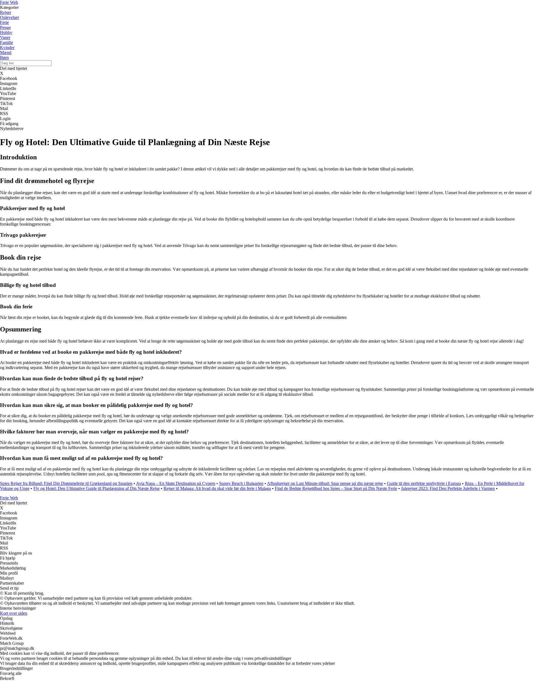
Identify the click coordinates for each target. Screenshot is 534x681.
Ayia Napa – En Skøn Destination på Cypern (175, 483)
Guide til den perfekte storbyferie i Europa (424, 483)
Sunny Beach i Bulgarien (241, 483)
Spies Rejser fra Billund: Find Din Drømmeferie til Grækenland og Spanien (66, 483)
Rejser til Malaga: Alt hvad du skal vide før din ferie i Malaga (217, 488)
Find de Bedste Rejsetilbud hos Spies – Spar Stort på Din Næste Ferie (336, 488)
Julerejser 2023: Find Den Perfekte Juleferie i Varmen (448, 488)
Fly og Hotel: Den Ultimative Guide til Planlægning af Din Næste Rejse (96, 488)
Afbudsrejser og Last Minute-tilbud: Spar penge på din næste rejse (325, 483)
